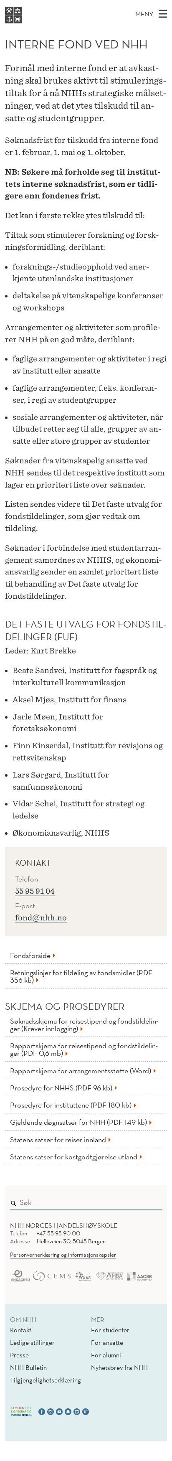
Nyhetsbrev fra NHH (119, 1367)
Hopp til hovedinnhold (34, 5)
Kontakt (20, 1330)
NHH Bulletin (28, 1367)
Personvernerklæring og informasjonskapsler (63, 1254)
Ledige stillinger (32, 1342)
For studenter (110, 1330)
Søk (150, 1201)
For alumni (106, 1355)
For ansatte (107, 1342)
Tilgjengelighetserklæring (45, 1380)
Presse (19, 1355)
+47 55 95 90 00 (58, 1233)
